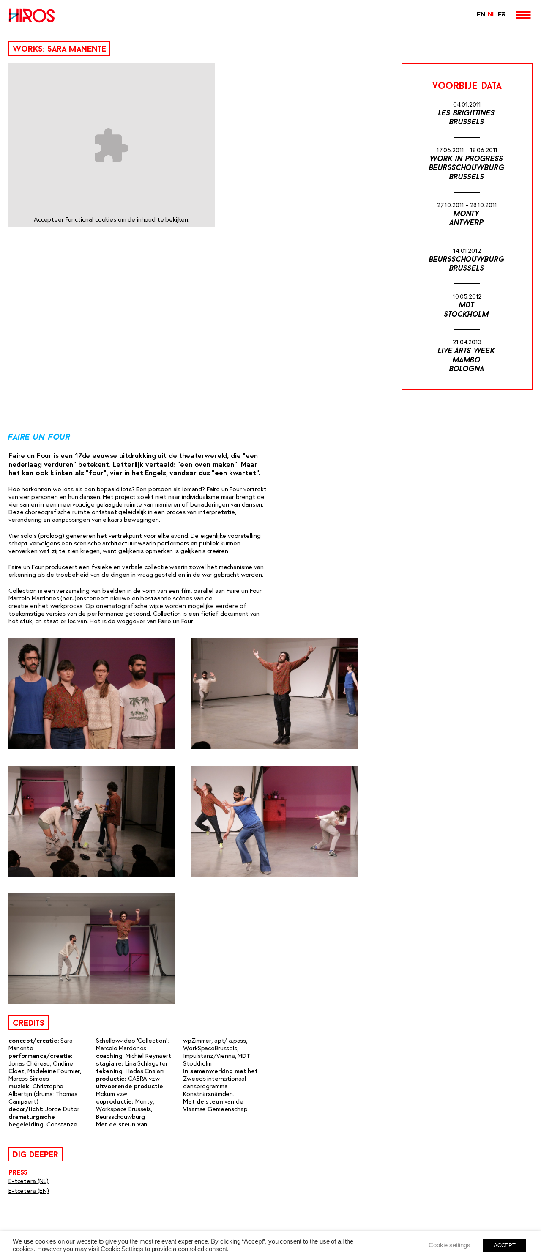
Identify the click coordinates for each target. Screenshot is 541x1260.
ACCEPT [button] (505, 1245)
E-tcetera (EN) (28, 1190)
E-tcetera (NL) (28, 1181)
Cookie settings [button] (449, 1245)
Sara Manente (76, 49)
